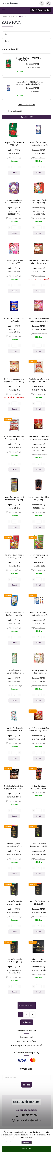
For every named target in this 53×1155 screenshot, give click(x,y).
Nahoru (28, 1022)
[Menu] (4, 10)
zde (30, 1137)
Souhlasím (26, 1148)
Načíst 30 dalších (26, 1005)
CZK (34, 3)
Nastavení (27, 1142)
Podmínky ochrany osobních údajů (26, 1045)
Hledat (26, 1085)
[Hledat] (48, 3)
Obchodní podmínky (26, 1041)
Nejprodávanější (15, 111)
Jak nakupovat (26, 1037)
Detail (14, 172)
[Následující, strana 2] (26, 1014)
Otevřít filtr (28, 117)
